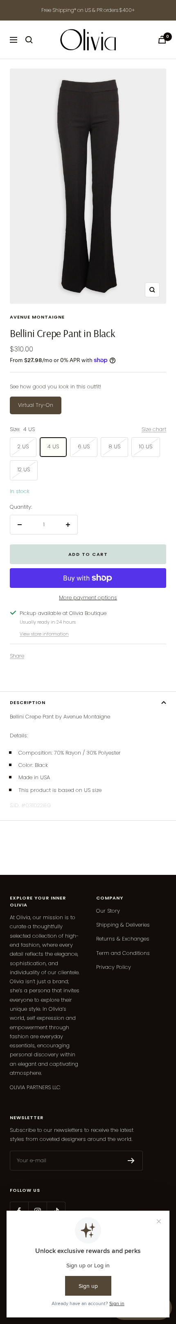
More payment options (88, 597)
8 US (114, 446)
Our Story (108, 911)
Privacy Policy (113, 967)
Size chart (154, 429)
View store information (44, 634)
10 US (145, 446)
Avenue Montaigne (37, 317)
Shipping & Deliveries (123, 925)
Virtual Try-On (35, 405)
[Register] (131, 1160)
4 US (53, 446)
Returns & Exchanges (122, 939)
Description (27, 702)
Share (17, 656)
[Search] (29, 40)
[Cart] (162, 40)
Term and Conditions (123, 953)
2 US (23, 446)
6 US (84, 446)
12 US (24, 469)
